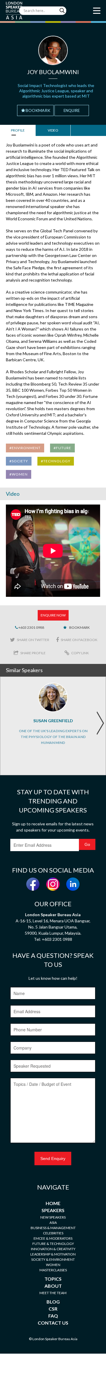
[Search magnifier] (62, 10)
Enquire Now (53, 615)
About (53, 1286)
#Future (62, 448)
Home (53, 1203)
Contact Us (53, 1323)
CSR (53, 1308)
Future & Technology (53, 1243)
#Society (18, 461)
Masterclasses (53, 1270)
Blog (53, 1301)
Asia (53, 1222)
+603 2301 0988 (31, 627)
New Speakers (53, 1217)
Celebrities (53, 1233)
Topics (53, 1279)
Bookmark (38, 110)
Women (53, 1265)
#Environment (25, 448)
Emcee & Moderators (53, 1238)
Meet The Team (53, 1293)
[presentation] (100, 723)
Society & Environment (53, 1259)
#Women (18, 474)
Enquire (72, 110)
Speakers (53, 1210)
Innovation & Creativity (53, 1249)
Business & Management (53, 1228)
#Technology (55, 461)
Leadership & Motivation (53, 1254)
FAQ (53, 1315)
